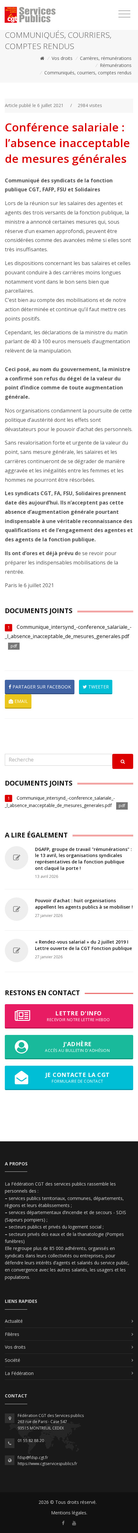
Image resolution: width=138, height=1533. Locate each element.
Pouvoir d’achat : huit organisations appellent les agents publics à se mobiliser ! (84, 903)
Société (12, 1360)
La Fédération (19, 1373)
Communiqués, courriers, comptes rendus (88, 73)
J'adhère (77, 1046)
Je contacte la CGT (77, 1077)
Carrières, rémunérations (106, 58)
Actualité (14, 1321)
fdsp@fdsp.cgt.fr (33, 1457)
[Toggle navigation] (124, 14)
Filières (12, 1334)
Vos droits (62, 58)
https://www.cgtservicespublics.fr (47, 1463)
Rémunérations (116, 65)
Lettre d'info (78, 1015)
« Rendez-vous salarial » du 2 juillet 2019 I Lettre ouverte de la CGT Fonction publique (83, 945)
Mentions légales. (69, 1513)
